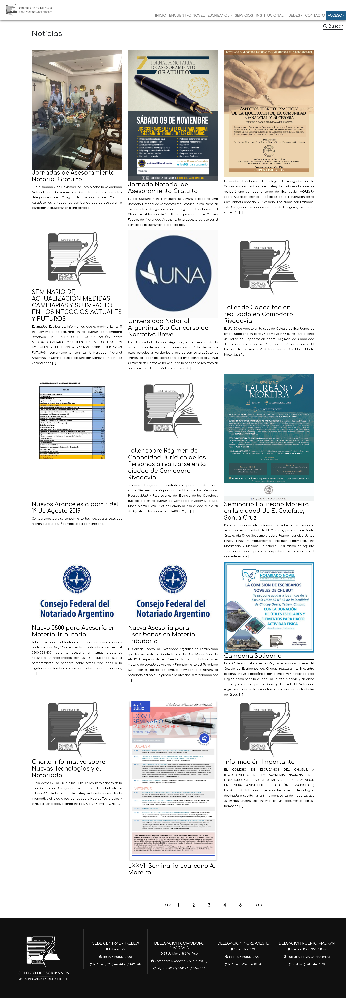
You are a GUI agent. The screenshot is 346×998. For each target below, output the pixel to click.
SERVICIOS (244, 15)
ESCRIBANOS (218, 15)
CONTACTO (315, 15)
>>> (258, 905)
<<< (167, 905)
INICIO (160, 15)
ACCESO (335, 15)
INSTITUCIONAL (269, 15)
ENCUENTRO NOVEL (187, 15)
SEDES (294, 15)
